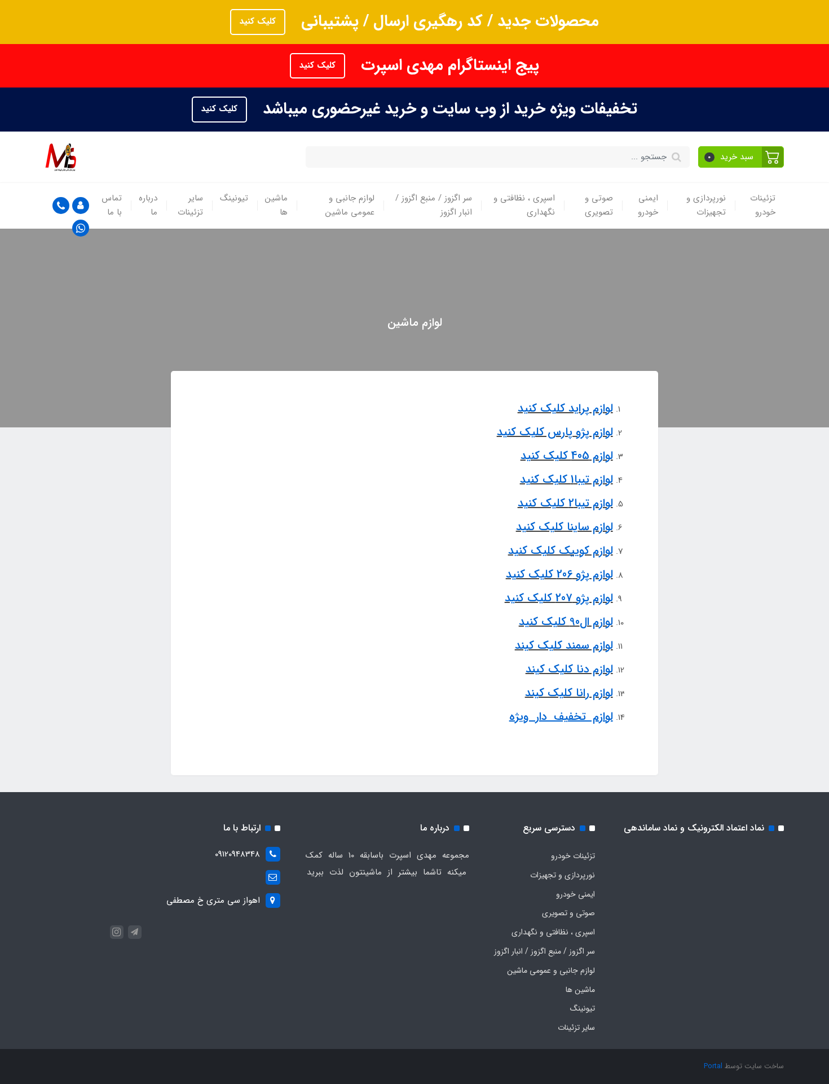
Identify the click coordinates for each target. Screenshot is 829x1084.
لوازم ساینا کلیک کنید (564, 527)
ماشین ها (276, 205)
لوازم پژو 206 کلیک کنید (559, 574)
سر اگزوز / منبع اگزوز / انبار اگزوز (433, 205)
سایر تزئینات (190, 205)
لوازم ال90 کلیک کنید (566, 622)
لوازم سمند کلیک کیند (564, 645)
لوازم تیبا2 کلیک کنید (565, 503)
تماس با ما (112, 205)
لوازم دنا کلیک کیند (569, 669)
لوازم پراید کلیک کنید (565, 408)
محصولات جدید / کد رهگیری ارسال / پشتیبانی (448, 21)
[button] (741, 157)
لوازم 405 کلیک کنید (567, 456)
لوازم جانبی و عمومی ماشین (349, 205)
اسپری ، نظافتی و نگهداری (524, 205)
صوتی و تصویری (599, 205)
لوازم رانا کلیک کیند (569, 693)
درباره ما (148, 205)
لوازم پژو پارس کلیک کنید (555, 432)
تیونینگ (234, 198)
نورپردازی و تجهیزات (706, 205)
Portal (713, 1066)
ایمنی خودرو (648, 205)
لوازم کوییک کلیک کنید (560, 551)
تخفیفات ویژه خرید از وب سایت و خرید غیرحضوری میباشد (447, 109)
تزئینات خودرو (762, 205)
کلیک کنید (258, 21)
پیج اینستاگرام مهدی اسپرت (447, 65)
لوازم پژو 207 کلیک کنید (559, 598)
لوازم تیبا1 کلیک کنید (566, 479)
